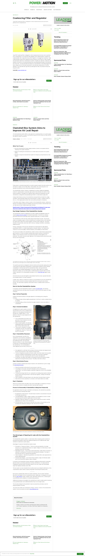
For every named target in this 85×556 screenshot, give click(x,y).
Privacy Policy (32, 553)
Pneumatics (32, 9)
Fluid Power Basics (57, 9)
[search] (15, 3)
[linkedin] (30, 28)
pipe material (19, 476)
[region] (42, 554)
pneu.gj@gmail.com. (34, 489)
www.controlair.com (22, 70)
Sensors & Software (48, 9)
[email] (35, 28)
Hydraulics (26, 9)
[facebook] (28, 28)
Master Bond (56, 28)
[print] (51, 28)
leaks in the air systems (22, 215)
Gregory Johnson (16, 138)
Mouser (55, 30)
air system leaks (39, 288)
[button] (13, 3)
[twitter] (32, 28)
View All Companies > (63, 32)
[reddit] (33, 28)
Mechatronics (39, 9)
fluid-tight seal (41, 272)
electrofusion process (19, 365)
